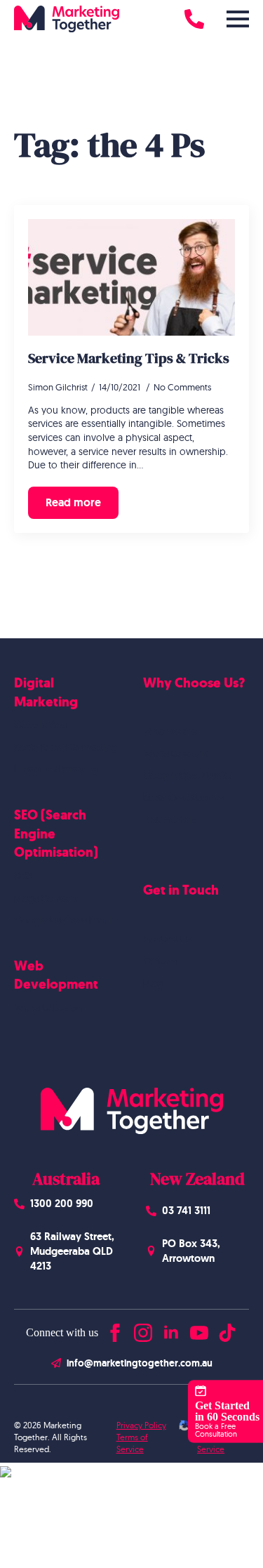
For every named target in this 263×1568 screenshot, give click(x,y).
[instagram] (143, 1330)
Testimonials (169, 819)
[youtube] (199, 1330)
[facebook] (115, 1330)
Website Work (175, 753)
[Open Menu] (238, 19)
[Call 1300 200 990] (194, 19)
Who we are (170, 731)
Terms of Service (132, 1443)
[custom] (227, 1330)
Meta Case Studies (183, 797)
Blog (153, 983)
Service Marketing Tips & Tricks (128, 358)
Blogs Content (45, 898)
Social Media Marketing (65, 747)
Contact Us (167, 939)
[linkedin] (171, 1330)
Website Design (48, 1007)
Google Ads (40, 724)
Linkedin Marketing (56, 769)
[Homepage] (66, 19)
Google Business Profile (66, 920)
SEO (23, 875)
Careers (160, 960)
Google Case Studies (188, 775)
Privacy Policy (141, 1425)
